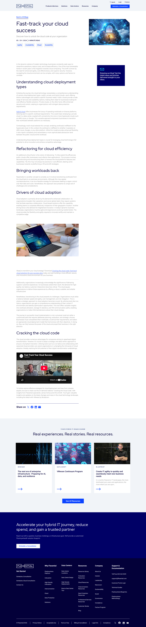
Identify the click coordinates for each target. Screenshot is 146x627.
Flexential (24, 6)
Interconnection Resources (83, 588)
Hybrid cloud (20, 112)
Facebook (119, 623)
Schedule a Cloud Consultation (25, 580)
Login (120, 2)
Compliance (98, 603)
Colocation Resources (81, 577)
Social (97, 594)
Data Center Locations (65, 572)
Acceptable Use (51, 623)
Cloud (46, 593)
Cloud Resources (83, 582)
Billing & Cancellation (80, 623)
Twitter (115, 623)
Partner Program (100, 607)
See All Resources (73, 501)
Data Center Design (67, 577)
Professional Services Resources (84, 600)
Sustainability (99, 589)
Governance (98, 598)
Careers (97, 576)
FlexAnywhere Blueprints (119, 592)
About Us (98, 571)
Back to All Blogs (22, 17)
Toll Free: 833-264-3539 (119, 574)
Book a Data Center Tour (67, 589)
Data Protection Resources (83, 594)
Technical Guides (117, 587)
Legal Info (95, 623)
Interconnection (49, 589)
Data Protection (49, 598)
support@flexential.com (119, 578)
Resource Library (83, 571)
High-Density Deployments (65, 583)
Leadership (98, 580)
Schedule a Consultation (120, 6)
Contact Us (19, 585)
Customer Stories (83, 606)
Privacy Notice (37, 623)
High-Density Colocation (49, 583)
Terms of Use (65, 623)
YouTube (128, 623)
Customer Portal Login (119, 583)
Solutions (47, 602)
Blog (79, 610)
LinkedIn (124, 623)
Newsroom (98, 585)
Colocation (48, 578)
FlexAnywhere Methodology (116, 597)
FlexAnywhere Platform (49, 572)
